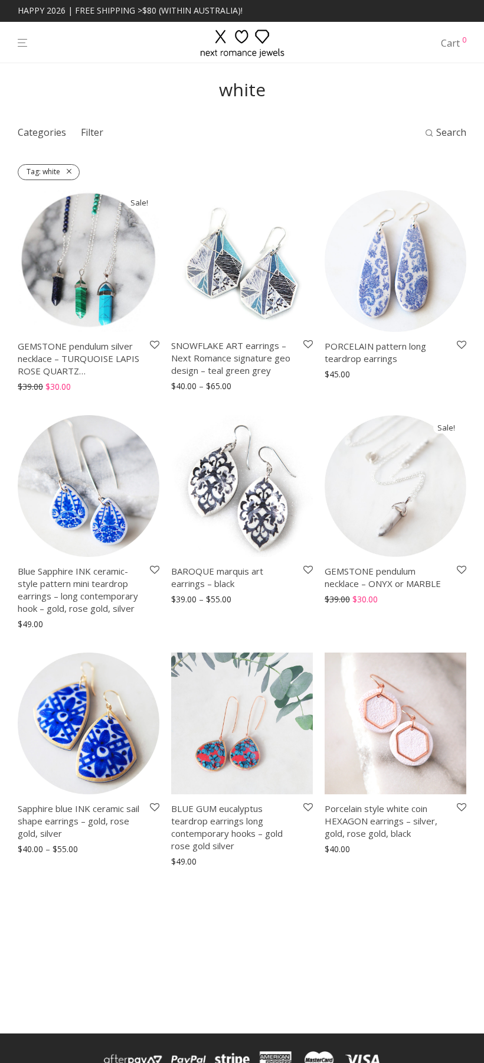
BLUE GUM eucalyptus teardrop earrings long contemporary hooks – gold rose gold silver (227, 827)
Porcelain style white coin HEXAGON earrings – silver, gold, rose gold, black (381, 821)
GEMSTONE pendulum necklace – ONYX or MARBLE (383, 577)
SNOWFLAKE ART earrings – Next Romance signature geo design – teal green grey (230, 358)
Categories (42, 132)
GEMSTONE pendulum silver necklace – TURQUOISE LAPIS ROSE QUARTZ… (78, 358)
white (43, 172)
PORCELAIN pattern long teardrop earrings (375, 352)
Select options (41, 387)
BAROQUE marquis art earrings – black (217, 577)
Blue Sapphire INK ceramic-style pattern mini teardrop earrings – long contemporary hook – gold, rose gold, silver (78, 589)
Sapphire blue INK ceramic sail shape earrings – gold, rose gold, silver (78, 821)
